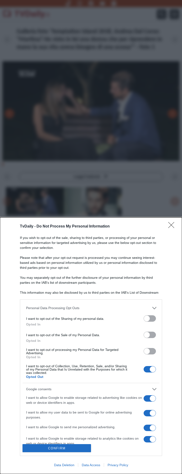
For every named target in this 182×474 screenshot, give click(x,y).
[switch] (150, 318)
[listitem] (91, 308)
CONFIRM (57, 448)
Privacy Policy (118, 465)
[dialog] (91, 345)
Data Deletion (64, 465)
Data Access (91, 465)
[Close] (172, 226)
